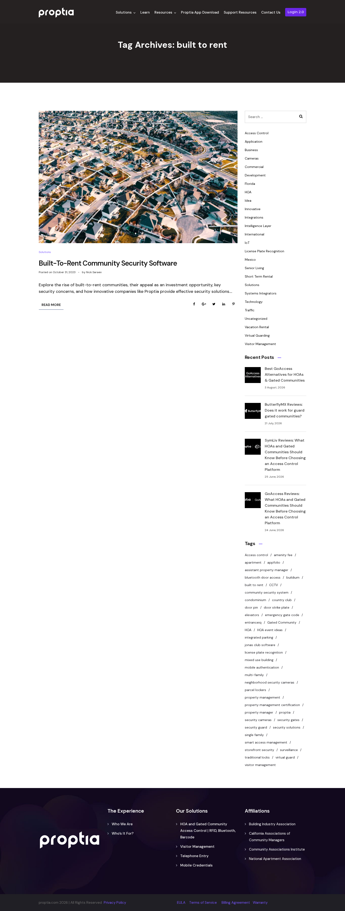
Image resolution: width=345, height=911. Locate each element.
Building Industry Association (272, 824)
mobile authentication (262, 667)
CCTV (273, 585)
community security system (266, 592)
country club (282, 600)
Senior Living (254, 268)
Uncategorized (256, 318)
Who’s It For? (123, 833)
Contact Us (270, 12)
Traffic (249, 310)
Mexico (250, 259)
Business (251, 150)
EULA (181, 902)
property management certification (272, 705)
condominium (255, 600)
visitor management (260, 765)
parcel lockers (255, 690)
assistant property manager (266, 570)
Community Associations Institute (277, 849)
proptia (285, 712)
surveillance (289, 750)
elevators (252, 615)
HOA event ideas (270, 630)
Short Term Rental (259, 276)
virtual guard (285, 757)
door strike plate (276, 607)
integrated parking (259, 637)
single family (254, 735)
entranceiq (253, 622)
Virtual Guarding (257, 335)
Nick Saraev (94, 272)
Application (253, 141)
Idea (248, 200)
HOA (248, 192)
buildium (292, 577)
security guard (256, 727)
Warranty (260, 902)
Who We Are (122, 824)
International (254, 234)
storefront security (259, 750)
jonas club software (260, 645)
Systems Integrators (260, 293)
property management (262, 697)
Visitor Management (260, 344)
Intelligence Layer (258, 226)
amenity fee (283, 555)
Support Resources (240, 12)
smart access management (266, 742)
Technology (254, 302)
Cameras (252, 158)
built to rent (254, 585)
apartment (253, 562)
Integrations (254, 217)
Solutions (124, 12)
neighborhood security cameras (269, 682)
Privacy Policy (115, 902)
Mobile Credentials (196, 865)
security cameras (258, 720)
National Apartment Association (275, 858)
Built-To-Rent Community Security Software (108, 263)
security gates (288, 720)
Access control (256, 555)
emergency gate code (282, 615)
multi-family (254, 675)
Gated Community (281, 622)
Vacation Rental (257, 327)
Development (255, 175)
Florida (250, 184)
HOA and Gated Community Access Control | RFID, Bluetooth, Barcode (208, 831)
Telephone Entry (194, 856)
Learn (145, 12)
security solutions (286, 727)
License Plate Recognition (264, 251)
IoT (247, 243)
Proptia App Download (200, 12)
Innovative (253, 209)
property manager (259, 712)
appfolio (273, 562)
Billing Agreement (236, 902)
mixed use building (259, 660)
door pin (251, 607)
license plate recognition (264, 652)
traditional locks (257, 757)
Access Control (256, 133)
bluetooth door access (262, 577)
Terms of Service (203, 902)
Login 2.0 (296, 12)
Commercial (254, 167)
